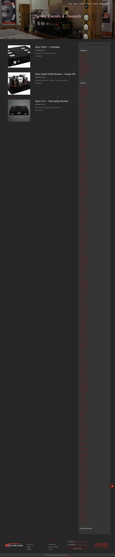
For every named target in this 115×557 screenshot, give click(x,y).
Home (70, 3)
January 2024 (83, 113)
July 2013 (82, 296)
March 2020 (83, 141)
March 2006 (83, 459)
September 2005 (84, 468)
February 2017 (84, 207)
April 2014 (82, 276)
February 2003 (84, 510)
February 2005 (84, 479)
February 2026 (84, 88)
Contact (107, 3)
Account (88, 3)
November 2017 (84, 190)
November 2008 (84, 408)
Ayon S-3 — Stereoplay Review (51, 101)
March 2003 (83, 508)
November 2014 (84, 263)
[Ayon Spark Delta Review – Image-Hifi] (19, 83)
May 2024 (82, 108)
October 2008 (83, 411)
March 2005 (83, 477)
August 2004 (83, 490)
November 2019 (84, 143)
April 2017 (82, 203)
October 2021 (83, 128)
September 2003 (84, 499)
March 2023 (83, 124)
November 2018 (84, 166)
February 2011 (83, 358)
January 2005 (83, 481)
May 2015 (82, 249)
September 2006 (84, 455)
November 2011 (84, 340)
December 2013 (84, 285)
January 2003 (83, 512)
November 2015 (84, 236)
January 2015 (83, 258)
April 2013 (82, 302)
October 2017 (83, 192)
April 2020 (82, 139)
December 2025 (84, 90)
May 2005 (82, 472)
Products (82, 3)
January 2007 (83, 446)
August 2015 (83, 243)
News (101, 3)
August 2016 (83, 221)
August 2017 (83, 196)
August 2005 (83, 470)
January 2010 (83, 380)
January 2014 (83, 282)
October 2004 (83, 488)
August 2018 (83, 172)
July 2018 (82, 174)
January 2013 (83, 309)
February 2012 (84, 333)
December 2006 (84, 448)
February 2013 (84, 307)
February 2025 (84, 104)
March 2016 (83, 232)
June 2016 (82, 225)
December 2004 (84, 483)
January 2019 (83, 163)
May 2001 (82, 521)
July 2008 (82, 415)
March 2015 (83, 254)
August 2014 (83, 269)
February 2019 (84, 161)
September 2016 (84, 219)
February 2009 (84, 402)
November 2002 (84, 514)
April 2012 (82, 329)
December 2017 (84, 188)
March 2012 (83, 331)
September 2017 (84, 194)
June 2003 (82, 501)
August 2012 (83, 320)
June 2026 (82, 86)
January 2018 (83, 185)
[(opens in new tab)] (14, 545)
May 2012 (82, 327)
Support (95, 3)
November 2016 (84, 214)
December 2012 (84, 311)
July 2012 (82, 322)
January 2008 (83, 426)
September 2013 (84, 291)
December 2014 (84, 260)
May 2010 (82, 375)
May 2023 (82, 121)
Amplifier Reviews (84, 56)
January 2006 (83, 464)
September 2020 (84, 132)
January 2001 (83, 523)
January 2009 (83, 404)
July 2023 (82, 119)
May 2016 (82, 227)
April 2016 (82, 230)
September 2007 (84, 435)
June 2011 (82, 349)
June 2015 (82, 247)
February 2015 (84, 256)
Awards (82, 60)
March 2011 (83, 355)
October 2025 (83, 95)
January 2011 (83, 360)
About (75, 3)
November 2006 (84, 450)
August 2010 (83, 371)
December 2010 (84, 362)
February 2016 (84, 234)
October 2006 (83, 453)
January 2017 (83, 210)
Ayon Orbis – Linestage (47, 47)
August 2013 (83, 294)
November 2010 (84, 364)
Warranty (29, 549)
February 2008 (84, 424)
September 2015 (84, 241)
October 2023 (83, 115)
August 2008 (83, 413)
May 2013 (82, 300)
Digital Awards (83, 62)
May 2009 (82, 395)
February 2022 (84, 126)
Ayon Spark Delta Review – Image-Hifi (55, 74)
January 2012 (83, 335)
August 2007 (83, 437)
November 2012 (84, 313)
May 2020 (82, 137)
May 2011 (82, 351)
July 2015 (82, 245)
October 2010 (83, 366)
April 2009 (82, 397)
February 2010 (84, 377)
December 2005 (84, 466)
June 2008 (82, 417)
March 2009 (83, 400)
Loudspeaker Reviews (85, 69)
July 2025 (82, 97)
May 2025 (82, 101)
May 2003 (82, 503)
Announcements (84, 58)
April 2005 (82, 475)
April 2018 (82, 179)
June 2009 (82, 393)
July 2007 (82, 439)
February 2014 (84, 280)
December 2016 (84, 212)
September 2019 (84, 146)
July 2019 (82, 150)
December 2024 (84, 106)
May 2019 (82, 154)
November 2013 (84, 287)
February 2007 (84, 444)
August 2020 (83, 135)
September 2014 (84, 267)
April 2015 (82, 252)
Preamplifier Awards (85, 71)
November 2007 (84, 430)
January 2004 (83, 497)
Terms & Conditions (54, 547)
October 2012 (83, 316)
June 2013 (82, 298)
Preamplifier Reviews (85, 73)
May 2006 (82, 457)
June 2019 (82, 152)
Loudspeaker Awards (85, 67)
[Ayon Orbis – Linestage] (19, 56)
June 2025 (82, 99)
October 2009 (83, 386)
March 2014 (83, 278)
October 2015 (83, 238)
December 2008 (84, 406)
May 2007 (82, 442)
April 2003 (82, 506)
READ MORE (38, 56)
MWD (69, 555)
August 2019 (83, 148)
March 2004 (83, 495)
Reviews (82, 76)
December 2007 (84, 428)
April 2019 (82, 157)
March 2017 (83, 205)
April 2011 (82, 353)
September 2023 (84, 117)
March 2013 (83, 305)
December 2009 (84, 382)
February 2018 (84, 183)
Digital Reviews (84, 65)
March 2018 (83, 181)
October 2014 (83, 265)
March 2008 (83, 422)
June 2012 (82, 324)
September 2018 (84, 170)
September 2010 (84, 369)
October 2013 (83, 289)
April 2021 (82, 130)
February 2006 (84, 461)
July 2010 (82, 373)
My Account (30, 544)
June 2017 (82, 199)
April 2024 (82, 110)
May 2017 (82, 201)
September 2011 (84, 344)
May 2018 (82, 177)
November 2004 (84, 486)
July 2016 (82, 223)
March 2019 (83, 159)
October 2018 (83, 168)
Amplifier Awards (84, 53)
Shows (81, 78)
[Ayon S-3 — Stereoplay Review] (19, 110)
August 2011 (83, 347)
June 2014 (82, 274)
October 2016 (83, 216)
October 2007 (83, 433)
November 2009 (84, 384)
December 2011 (84, 338)
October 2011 (83, 342)
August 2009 (83, 391)
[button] (77, 548)
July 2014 (82, 271)
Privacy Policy (52, 544)
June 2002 (82, 517)
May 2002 (82, 519)
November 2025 (84, 93)
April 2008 (82, 419)
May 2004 (82, 492)
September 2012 (84, 318)
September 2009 (84, 389)
